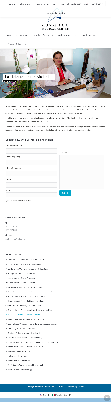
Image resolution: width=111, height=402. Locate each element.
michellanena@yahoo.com (15, 239)
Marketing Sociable (77, 387)
